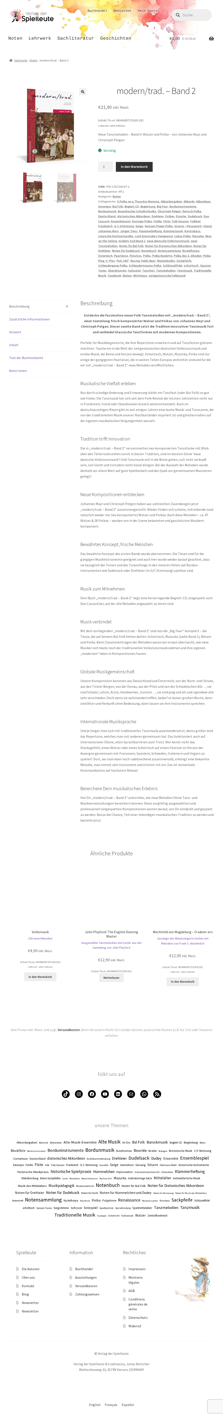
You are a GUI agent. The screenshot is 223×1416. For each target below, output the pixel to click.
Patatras (136, 256)
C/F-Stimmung (202, 1151)
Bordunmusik (107, 211)
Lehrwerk (40, 38)
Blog (25, 1294)
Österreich (105, 256)
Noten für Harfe (89, 1193)
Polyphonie (109, 1200)
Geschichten (115, 38)
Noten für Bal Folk (131, 246)
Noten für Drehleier (29, 1192)
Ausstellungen (86, 1277)
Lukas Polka (182, 236)
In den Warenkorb (134, 166)
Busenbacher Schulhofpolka (137, 211)
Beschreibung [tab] (19, 306)
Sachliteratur (75, 38)
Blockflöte (18, 1151)
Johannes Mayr (108, 231)
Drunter (181, 216)
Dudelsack (195, 216)
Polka (147, 256)
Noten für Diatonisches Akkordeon (168, 246)
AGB (131, 1290)
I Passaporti (194, 226)
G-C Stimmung (124, 226)
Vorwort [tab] (15, 332)
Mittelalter (162, 1178)
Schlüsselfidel (172, 265)
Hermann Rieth (168, 1165)
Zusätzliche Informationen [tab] (29, 319)
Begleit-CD (132, 206)
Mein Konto (147, 11)
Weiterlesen (111, 978)
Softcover (76, 1208)
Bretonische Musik (180, 1151)
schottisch (191, 265)
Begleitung (147, 206)
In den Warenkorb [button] (40, 977)
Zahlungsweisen (87, 1294)
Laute (65, 1178)
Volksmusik (127, 1215)
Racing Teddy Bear (142, 261)
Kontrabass (192, 231)
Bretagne (163, 1151)
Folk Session (180, 221)
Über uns (28, 1277)
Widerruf (134, 1326)
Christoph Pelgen (169, 211)
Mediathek (122, 11)
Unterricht (114, 1215)
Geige (139, 226)
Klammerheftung (150, 231)
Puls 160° (123, 261)
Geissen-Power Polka (159, 226)
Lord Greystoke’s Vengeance (154, 236)
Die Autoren (30, 1269)
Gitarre (179, 226)
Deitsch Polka (191, 211)
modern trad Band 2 (131, 241)
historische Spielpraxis (71, 1171)
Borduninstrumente (182, 206)
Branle (153, 1151)
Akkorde (189, 201)
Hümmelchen (104, 1171)
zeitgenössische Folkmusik (167, 275)
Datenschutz (138, 1317)
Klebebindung (30, 1178)
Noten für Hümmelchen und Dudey (126, 1192)
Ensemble (170, 1158)
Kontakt (28, 1286)
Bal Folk (117, 206)
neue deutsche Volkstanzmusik (168, 241)
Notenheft (17, 1200)
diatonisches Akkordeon (133, 216)
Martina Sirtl (106, 1178)
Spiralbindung (123, 1208)
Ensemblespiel (120, 221)
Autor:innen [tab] (18, 370)
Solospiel (134, 270)
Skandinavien (117, 270)
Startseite (20, 60)
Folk (47, 1165)
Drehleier (158, 216)
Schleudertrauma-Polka (145, 265)
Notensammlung (169, 251)
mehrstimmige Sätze (140, 1178)
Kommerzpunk (173, 231)
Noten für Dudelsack (126, 251)
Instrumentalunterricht (147, 1172)
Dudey (156, 1158)
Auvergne (104, 206)
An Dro (126, 1142)
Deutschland (107, 216)
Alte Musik (109, 1142)
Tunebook (114, 275)
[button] (82, 91)
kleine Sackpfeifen (50, 1178)
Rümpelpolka (166, 261)
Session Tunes (44, 1208)
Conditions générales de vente (137, 1304)
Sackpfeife (183, 261)
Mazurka (198, 236)
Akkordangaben (171, 201)
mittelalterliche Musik (186, 1178)
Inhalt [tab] (14, 345)
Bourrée (140, 1150)
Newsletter (30, 1302)
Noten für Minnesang (163, 1193)
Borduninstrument (36, 1151)
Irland (207, 226)
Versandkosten (86, 1286)
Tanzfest (148, 270)
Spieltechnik (106, 1208)
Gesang (140, 1165)
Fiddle (158, 221)
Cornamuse (20, 1159)
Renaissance (129, 1200)
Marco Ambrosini (89, 1178)
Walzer (127, 275)
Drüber (169, 216)
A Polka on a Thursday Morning (138, 201)
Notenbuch (148, 251)
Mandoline (74, 1178)
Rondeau (165, 1200)
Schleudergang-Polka (112, 265)
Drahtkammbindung (98, 1158)
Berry (203, 1142)
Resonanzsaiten (150, 1200)
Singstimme (61, 1208)
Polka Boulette (162, 256)
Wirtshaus (140, 275)
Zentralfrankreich (157, 1215)
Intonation (167, 1172)
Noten (15, 38)
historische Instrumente (194, 1165)
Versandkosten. (69, 1030)
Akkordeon (203, 201)
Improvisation (124, 1172)
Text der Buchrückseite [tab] (26, 358)
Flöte (166, 221)
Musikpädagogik (61, 1185)
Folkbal (195, 221)
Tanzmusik (184, 270)
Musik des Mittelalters (32, 1186)
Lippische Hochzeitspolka (115, 236)
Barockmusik (157, 1142)
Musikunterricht (85, 1186)
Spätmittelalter (142, 1208)
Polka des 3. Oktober (188, 256)
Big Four (162, 206)
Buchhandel (97, 11)
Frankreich (105, 226)
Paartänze (121, 256)
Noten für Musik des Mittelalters (191, 1193)
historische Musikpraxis (33, 1172)
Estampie (18, 1165)
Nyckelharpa (190, 251)
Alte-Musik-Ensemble (80, 1142)
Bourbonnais (124, 1151)
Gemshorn (127, 1165)
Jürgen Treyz (129, 231)
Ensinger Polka (142, 221)
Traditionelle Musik (74, 1215)
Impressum (136, 1269)
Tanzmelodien (166, 270)
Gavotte (103, 1165)
